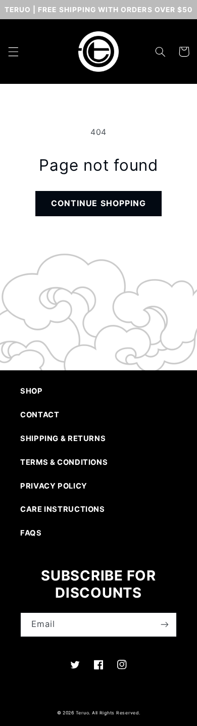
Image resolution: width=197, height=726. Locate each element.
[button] (13, 51)
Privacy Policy (53, 486)
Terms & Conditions (64, 462)
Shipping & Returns (63, 438)
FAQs (31, 533)
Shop (31, 391)
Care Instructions (62, 509)
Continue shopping (98, 203)
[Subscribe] (164, 624)
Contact (39, 414)
